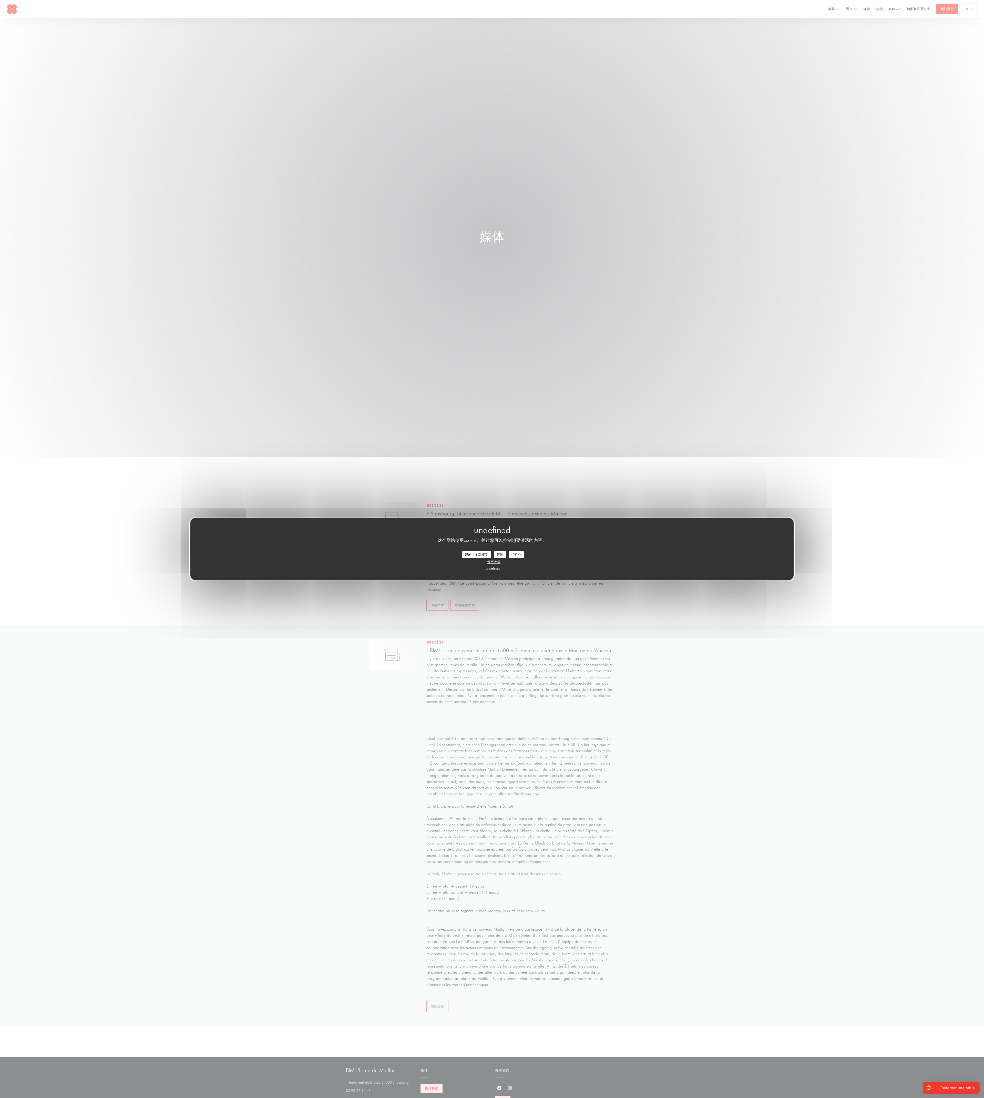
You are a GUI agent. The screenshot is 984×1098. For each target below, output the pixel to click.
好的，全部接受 (476, 554)
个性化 (516, 554)
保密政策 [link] (493, 562)
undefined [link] (493, 568)
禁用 (500, 554)
